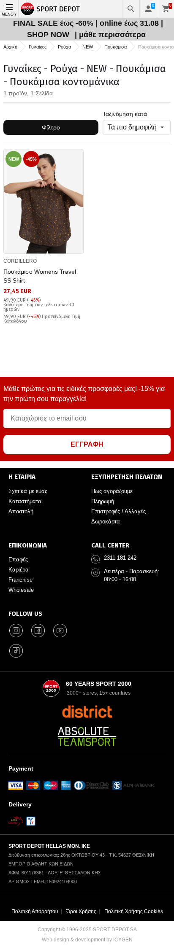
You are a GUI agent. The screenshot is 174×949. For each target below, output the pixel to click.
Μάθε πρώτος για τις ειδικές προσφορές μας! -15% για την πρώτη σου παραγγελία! (84, 393)
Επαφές (18, 559)
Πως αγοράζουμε (112, 491)
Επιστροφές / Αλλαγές (118, 511)
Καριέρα (18, 569)
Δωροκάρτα (105, 521)
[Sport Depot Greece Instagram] (16, 630)
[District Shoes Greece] (87, 711)
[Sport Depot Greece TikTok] (16, 650)
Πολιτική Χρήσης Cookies (133, 911)
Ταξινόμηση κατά (125, 114)
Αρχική (10, 46)
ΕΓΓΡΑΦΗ (87, 444)
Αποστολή (20, 511)
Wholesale (21, 590)
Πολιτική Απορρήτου (34, 911)
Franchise (20, 580)
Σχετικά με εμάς (27, 491)
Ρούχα (64, 46)
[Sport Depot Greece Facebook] (38, 630)
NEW (87, 46)
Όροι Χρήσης (81, 911)
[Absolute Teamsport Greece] (87, 736)
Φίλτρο (51, 127)
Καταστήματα (24, 501)
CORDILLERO (20, 261)
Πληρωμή (102, 501)
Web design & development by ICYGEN (87, 940)
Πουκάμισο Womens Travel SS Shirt (39, 276)
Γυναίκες (37, 46)
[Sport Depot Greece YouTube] (60, 630)
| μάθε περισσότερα (110, 34)
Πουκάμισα (115, 46)
